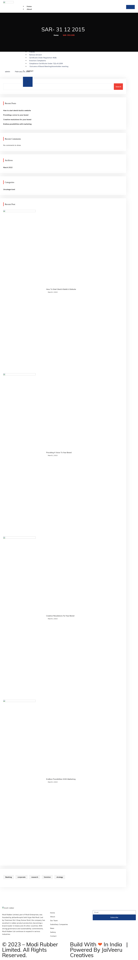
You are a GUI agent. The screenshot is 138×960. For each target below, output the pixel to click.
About (29, 9)
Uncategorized (9, 189)
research (34, 877)
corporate (21, 877)
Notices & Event (35, 55)
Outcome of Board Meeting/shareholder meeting (49, 66)
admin (7, 71)
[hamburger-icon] (130, 7)
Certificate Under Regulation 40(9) (42, 58)
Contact (30, 71)
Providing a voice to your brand (15, 115)
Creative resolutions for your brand (17, 119)
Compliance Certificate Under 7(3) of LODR (46, 63)
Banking (8, 877)
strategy (59, 877)
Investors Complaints (37, 61)
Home (29, 6)
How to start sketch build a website (17, 110)
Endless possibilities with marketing (17, 124)
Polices (32, 52)
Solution (47, 877)
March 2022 (8, 167)
